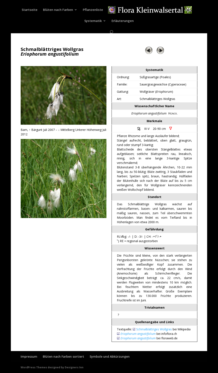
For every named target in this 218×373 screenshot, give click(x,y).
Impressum (29, 356)
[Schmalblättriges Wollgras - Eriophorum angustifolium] (63, 123)
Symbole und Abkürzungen (110, 356)
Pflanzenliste (93, 10)
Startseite (29, 10)
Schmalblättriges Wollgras (154, 329)
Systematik (93, 21)
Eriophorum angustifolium (138, 334)
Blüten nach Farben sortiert (63, 356)
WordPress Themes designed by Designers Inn (52, 367)
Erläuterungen (123, 21)
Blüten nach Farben (58, 10)
